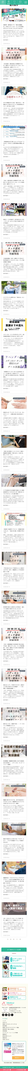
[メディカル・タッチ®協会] (8, 1004)
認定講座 (5, 1025)
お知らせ (5, 1022)
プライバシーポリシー (20, 1067)
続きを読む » (6, 78)
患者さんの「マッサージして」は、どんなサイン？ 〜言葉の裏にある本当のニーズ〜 (13, 414)
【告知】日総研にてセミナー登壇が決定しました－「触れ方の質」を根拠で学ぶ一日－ (13, 531)
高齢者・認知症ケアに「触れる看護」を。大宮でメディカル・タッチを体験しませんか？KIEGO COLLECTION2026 (13, 26)
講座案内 (8, 3)
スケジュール (20, 3)
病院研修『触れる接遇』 (9, 1029)
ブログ (14, 3)
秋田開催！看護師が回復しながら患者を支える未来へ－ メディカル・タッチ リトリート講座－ (13, 763)
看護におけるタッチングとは (10, 1024)
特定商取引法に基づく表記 (8, 1067)
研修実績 (5, 1030)
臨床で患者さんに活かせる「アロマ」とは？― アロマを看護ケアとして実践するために (13, 840)
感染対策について (7, 1036)
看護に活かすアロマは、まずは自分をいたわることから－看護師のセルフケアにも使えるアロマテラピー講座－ (13, 801)
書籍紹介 (5, 1034)
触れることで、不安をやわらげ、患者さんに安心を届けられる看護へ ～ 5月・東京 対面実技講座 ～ (13, 686)
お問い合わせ (6, 1039)
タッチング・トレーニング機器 (10, 1032)
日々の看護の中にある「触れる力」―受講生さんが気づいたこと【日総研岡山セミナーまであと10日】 (13, 104)
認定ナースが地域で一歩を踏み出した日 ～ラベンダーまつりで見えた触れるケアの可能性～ (13, 221)
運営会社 (5, 1037)
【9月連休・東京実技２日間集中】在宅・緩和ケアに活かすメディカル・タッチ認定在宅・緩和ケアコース (13, 65)
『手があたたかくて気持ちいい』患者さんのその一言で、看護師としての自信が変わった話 (13, 570)
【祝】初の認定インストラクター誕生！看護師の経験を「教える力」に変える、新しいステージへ (13, 453)
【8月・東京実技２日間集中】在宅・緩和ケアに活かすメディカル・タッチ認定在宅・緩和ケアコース (13, 182)
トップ (4, 1020)
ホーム (3, 3)
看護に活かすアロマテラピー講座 (11, 1027)
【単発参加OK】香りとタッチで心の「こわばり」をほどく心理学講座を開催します (13, 143)
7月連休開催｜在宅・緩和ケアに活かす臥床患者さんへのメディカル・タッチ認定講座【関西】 (13, 260)
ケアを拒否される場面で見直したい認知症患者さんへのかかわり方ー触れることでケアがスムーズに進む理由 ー (13, 492)
